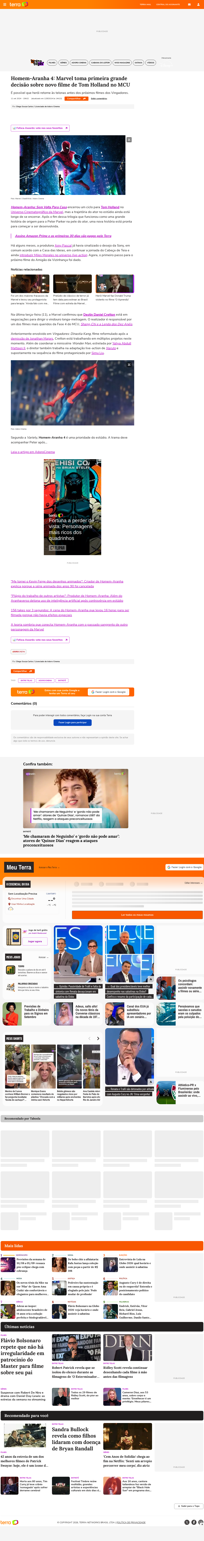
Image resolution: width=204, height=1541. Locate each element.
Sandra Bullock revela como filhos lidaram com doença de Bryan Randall (76, 1439)
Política (123, 1278)
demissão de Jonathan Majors (32, 338)
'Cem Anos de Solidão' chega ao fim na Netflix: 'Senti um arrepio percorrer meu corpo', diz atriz (127, 1461)
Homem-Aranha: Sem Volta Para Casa (39, 207)
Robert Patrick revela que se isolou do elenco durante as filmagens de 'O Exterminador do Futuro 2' (74, 1372)
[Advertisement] (179, 1397)
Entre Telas (26, 680)
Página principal (19, 4)
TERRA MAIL (145, 4)
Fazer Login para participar (73, 722)
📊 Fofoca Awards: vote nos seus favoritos (38, 128)
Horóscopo (22, 1255)
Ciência (19, 1302)
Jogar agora (35, 941)
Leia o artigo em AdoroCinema (33, 452)
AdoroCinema (45, 680)
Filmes (4, 1335)
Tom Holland (110, 207)
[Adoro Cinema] (18, 651)
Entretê (62, 680)
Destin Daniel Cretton (99, 314)
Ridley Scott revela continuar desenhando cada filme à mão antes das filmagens (125, 1372)
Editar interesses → (194, 882)
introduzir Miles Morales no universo (53, 255)
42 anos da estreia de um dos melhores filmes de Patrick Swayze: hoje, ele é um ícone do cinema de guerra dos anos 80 (24, 1461)
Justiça (71, 1278)
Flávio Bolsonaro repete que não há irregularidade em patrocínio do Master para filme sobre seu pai (22, 1356)
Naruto (111, 348)
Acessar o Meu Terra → (49, 867)
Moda (70, 1255)
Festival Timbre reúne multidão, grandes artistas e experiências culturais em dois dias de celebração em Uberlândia (85, 1486)
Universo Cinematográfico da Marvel (37, 212)
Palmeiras (124, 1302)
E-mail (189, 4)
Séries (4, 1389)
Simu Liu (97, 353)
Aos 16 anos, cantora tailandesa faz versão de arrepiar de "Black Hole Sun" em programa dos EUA (136, 1486)
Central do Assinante (168, 4)
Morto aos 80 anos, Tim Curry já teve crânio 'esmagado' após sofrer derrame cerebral (33, 1486)
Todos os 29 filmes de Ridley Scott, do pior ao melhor (84, 1395)
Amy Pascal (63, 245)
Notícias (72, 1302)
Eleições (123, 1255)
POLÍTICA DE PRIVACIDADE (131, 1522)
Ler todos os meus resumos (137, 915)
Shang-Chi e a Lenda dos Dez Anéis (106, 324)
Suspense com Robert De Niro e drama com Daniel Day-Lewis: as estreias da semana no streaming (23, 1396)
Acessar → (44, 957)
